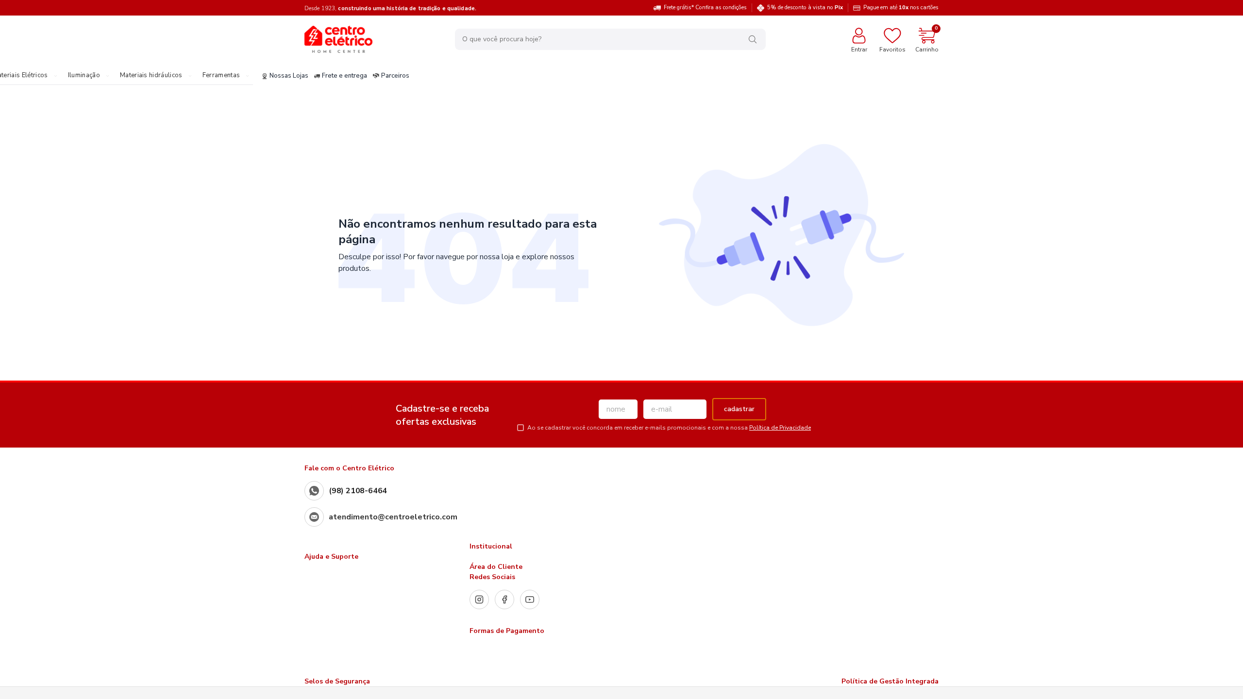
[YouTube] (529, 599)
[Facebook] (504, 599)
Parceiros (395, 76)
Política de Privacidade (780, 428)
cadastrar (739, 409)
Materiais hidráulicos (151, 76)
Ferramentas (221, 76)
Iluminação (84, 76)
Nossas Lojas (288, 76)
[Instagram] (479, 599)
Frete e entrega (344, 76)
